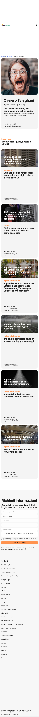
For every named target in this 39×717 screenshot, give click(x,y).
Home (3, 56)
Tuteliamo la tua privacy (8, 617)
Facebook (4, 643)
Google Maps (5, 602)
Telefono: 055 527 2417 (8, 572)
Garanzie (4, 631)
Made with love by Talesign (9, 714)
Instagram (4, 646)
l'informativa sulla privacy (9, 549)
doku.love (26, 113)
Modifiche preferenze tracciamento (12, 624)
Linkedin (3, 650)
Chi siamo (9, 56)
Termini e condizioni (7, 635)
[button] (36, 25)
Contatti (3, 587)
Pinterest (4, 654)
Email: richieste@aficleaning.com (11, 576)
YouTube (4, 658)
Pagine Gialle (5, 605)
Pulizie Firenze (5, 583)
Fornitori (3, 598)
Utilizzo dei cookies (7, 620)
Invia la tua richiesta (20, 542)
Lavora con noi (5, 594)
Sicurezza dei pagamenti (8, 609)
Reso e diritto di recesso (8, 628)
